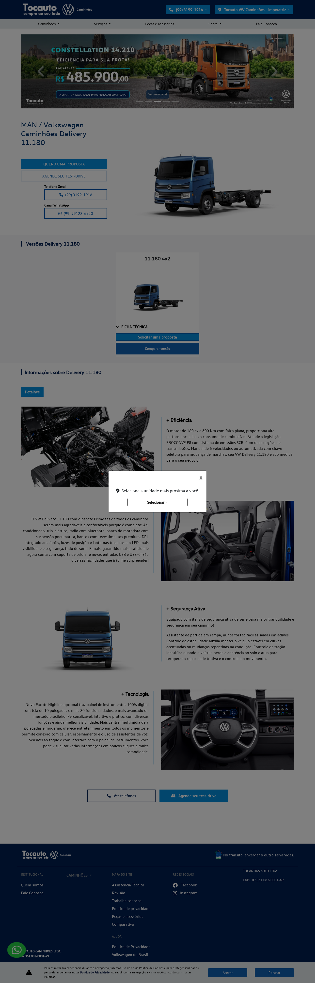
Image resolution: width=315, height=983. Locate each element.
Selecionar (156, 502)
